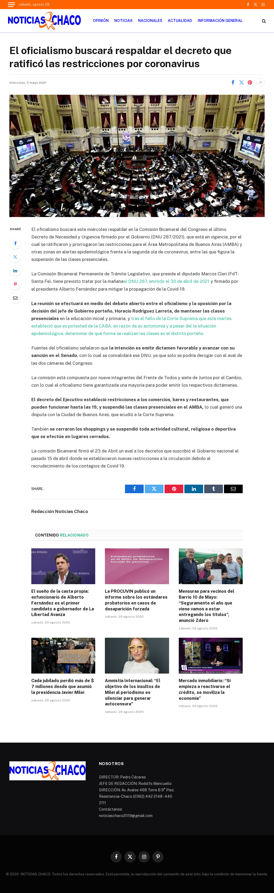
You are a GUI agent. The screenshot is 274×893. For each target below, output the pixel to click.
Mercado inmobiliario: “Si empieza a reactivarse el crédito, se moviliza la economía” (205, 689)
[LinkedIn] (15, 270)
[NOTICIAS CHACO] (44, 21)
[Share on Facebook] (233, 82)
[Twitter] (15, 257)
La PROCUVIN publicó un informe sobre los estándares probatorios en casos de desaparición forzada (136, 600)
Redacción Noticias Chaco (59, 511)
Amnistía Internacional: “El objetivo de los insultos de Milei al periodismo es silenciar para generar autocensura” (132, 692)
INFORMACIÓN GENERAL (220, 20)
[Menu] (11, 4)
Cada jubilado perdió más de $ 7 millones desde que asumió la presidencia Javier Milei (62, 686)
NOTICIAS (123, 20)
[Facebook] (15, 243)
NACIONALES (150, 20)
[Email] (15, 297)
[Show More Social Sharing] (260, 82)
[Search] (263, 21)
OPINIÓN (101, 20)
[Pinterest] (15, 284)
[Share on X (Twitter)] (241, 82)
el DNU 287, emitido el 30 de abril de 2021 (166, 281)
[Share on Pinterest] (250, 82)
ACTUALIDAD (180, 20)
